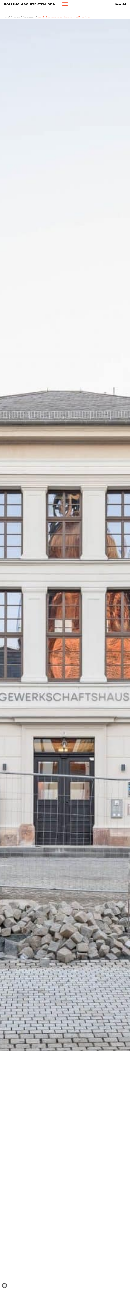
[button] (65, 4)
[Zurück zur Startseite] (29, 4)
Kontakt (120, 4)
